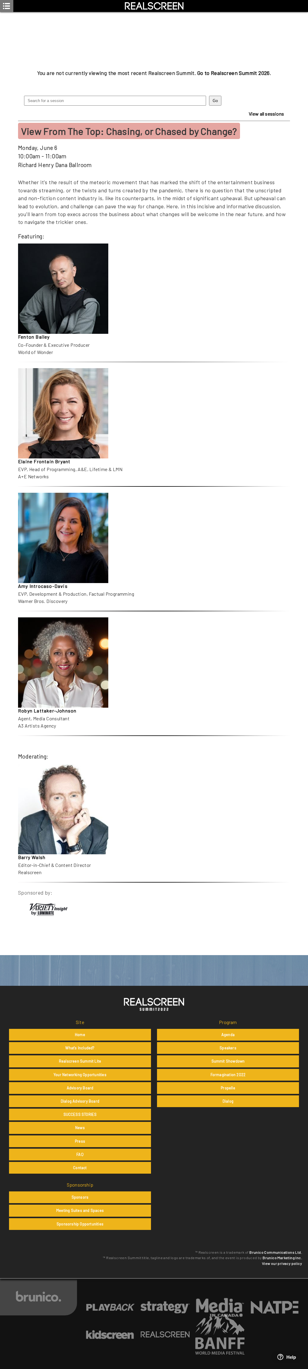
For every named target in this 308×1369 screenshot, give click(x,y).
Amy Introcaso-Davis (43, 586)
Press (80, 1141)
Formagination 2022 (228, 1074)
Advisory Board (80, 1087)
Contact (80, 1167)
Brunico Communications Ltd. (275, 1252)
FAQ (80, 1154)
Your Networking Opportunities (80, 1074)
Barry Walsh (31, 857)
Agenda (228, 1034)
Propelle (228, 1087)
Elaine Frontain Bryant (44, 461)
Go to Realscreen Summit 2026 (233, 73)
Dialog (228, 1101)
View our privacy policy (282, 1263)
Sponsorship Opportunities (80, 1224)
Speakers (228, 1047)
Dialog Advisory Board (80, 1101)
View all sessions (266, 113)
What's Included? (79, 1047)
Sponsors (80, 1197)
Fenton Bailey (34, 337)
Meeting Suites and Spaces (80, 1210)
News (80, 1127)
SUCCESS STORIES (80, 1114)
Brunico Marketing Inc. (282, 1258)
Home (80, 1034)
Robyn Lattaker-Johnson (47, 710)
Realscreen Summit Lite (80, 1061)
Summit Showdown (228, 1061)
